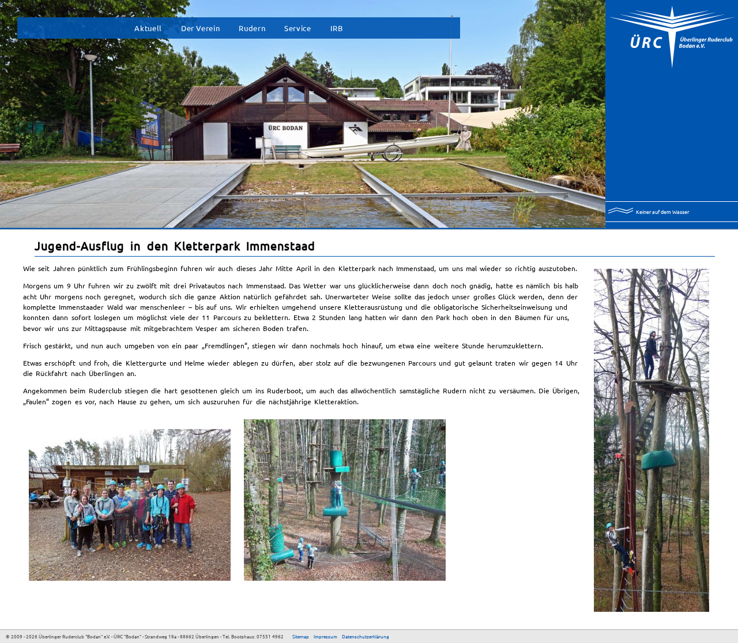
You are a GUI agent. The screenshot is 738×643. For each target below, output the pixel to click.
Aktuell (147, 28)
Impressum (325, 636)
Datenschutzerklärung (365, 636)
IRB (336, 28)
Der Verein (200, 28)
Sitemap (300, 636)
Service (297, 28)
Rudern (252, 28)
